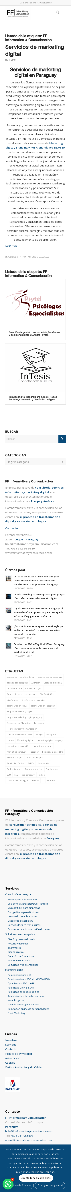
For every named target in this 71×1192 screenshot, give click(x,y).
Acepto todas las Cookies (35, 1177)
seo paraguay (28, 774)
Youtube (51, 780)
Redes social (44, 763)
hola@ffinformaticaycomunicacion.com (28, 1131)
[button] (8, 1184)
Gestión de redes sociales (19, 734)
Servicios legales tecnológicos (24, 925)
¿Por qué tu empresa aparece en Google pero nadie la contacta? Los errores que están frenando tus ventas (39, 630)
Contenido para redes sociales (21, 694)
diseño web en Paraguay (43, 705)
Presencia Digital (15, 757)
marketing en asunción (18, 746)
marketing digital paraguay (50, 740)
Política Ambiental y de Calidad (24, 1067)
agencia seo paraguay (17, 682)
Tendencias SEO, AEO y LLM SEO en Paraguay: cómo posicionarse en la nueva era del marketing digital (39, 648)
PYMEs (31, 763)
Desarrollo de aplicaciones (22, 916)
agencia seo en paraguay (50, 677)
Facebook (39, 723)
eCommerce (14, 947)
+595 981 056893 (22, 1135)
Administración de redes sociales (26, 996)
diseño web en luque (17, 705)
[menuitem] (55, 13)
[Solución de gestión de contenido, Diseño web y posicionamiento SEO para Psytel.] (35, 303)
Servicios (10, 1044)
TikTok (41, 774)
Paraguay (34, 751)
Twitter (35, 780)
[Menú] (64, 13)
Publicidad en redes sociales (23, 991)
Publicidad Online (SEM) (20, 987)
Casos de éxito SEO (53, 682)
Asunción (35, 682)
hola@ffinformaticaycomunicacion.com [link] (31, 544)
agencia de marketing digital (20, 677)
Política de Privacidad (18, 1053)
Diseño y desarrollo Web (21, 939)
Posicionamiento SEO (52, 751)
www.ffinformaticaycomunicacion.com (28, 1140)
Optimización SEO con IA (21, 983)
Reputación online (34, 769)
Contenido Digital (33, 688)
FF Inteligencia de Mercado (22, 899)
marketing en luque (42, 746)
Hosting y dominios (18, 943)
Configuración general (50, 1185)
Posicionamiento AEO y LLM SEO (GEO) (29, 979)
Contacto (11, 1049)
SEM (9, 774)
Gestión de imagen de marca (24, 1004)
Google (39, 734)
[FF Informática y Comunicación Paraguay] (29, 13)
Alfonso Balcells (38, 256)
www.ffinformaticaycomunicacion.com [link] (28, 553)
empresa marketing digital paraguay (24, 717)
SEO (16, 774)
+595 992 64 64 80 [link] (23, 548)
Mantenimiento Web (19, 960)
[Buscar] (55, 13)
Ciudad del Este (14, 688)
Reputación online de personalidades (28, 1008)
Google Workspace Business (24, 912)
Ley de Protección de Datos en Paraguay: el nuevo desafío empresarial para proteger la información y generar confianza (38, 612)
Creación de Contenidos (21, 956)
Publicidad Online (15, 763)
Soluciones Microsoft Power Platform (28, 903)
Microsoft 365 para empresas (24, 907)
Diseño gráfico (16, 952)
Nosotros (11, 1040)
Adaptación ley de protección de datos (29, 929)
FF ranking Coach (17, 1000)
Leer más (11, 245)
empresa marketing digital (20, 711)
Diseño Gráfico (47, 694)
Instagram (51, 734)
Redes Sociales (14, 769)
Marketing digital (25, 740)
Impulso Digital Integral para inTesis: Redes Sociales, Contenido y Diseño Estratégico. (33, 398)
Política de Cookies (20, 1185)
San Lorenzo (52, 769)
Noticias (10, 60)
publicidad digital (35, 757)
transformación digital (17, 780)
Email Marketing (16, 1013)
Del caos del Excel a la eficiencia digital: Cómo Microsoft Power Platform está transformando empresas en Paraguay (36, 580)
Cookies (10, 1062)
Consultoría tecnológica (18, 894)
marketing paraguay (16, 751)
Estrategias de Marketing (19, 723)
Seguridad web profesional (23, 964)
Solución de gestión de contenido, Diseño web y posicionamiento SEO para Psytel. (35, 333)
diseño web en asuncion (33, 700)
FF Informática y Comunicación (22, 728)
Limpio (10, 740)
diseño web (12, 700)
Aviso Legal (12, 1058)
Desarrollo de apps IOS (20, 920)
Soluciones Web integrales (20, 934)
